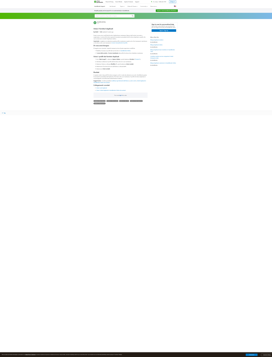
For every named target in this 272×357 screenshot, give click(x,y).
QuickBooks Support (99, 6)
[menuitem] (100, 6)
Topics (121, 6)
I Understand (251, 354)
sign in (121, 95)
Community (143, 6)
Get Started (112, 6)
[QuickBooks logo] (99, 2)
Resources (153, 6)
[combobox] (115, 16)
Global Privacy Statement (30, 354)
